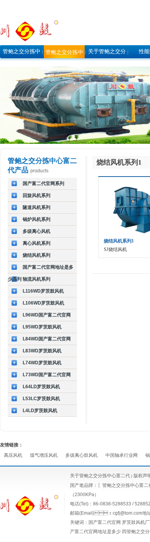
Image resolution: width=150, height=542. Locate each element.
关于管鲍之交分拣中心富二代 (100, 475)
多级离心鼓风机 (81, 455)
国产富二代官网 (104, 522)
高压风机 (13, 455)
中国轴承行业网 (121, 455)
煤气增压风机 (44, 455)
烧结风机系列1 (119, 241)
